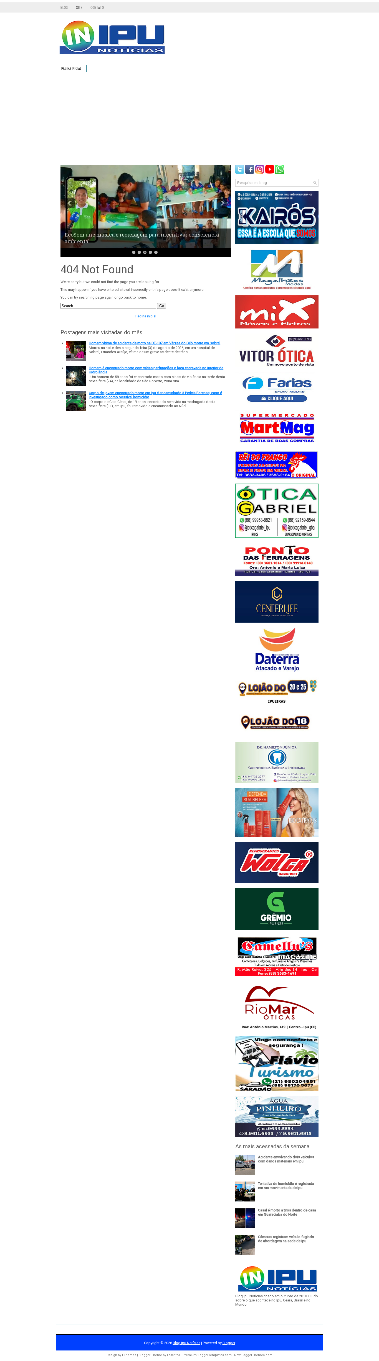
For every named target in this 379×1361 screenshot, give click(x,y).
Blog (64, 7)
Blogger (229, 1343)
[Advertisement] (189, 117)
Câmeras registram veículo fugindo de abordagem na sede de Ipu (286, 1239)
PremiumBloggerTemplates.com (207, 1355)
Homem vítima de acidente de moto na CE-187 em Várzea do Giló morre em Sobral (154, 343)
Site (79, 7)
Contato (97, 7)
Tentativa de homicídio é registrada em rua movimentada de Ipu (286, 1186)
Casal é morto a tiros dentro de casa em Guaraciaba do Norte (287, 1212)
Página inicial (71, 68)
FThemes (129, 1355)
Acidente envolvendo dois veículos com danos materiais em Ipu (286, 1159)
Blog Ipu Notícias (186, 1343)
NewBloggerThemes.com (253, 1355)
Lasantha (173, 1355)
